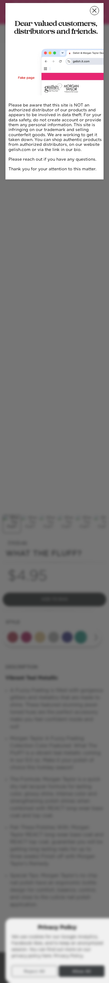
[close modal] (94, 10)
